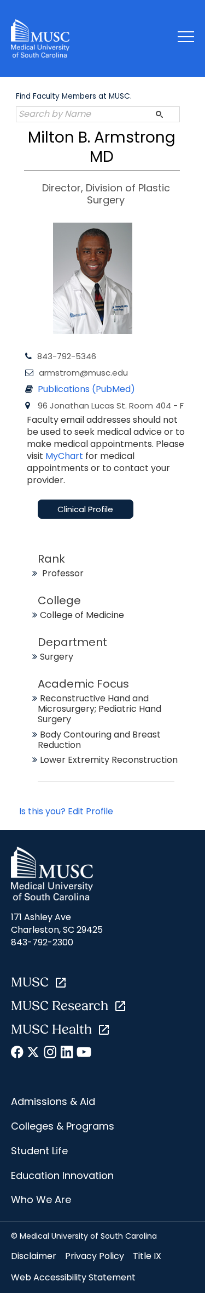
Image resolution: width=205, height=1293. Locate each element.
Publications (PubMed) (86, 389)
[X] (34, 1054)
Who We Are (41, 1199)
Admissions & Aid (53, 1101)
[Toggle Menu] (186, 38)
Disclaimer (33, 1256)
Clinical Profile (85, 509)
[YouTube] (83, 1054)
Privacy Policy (94, 1256)
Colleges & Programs (62, 1126)
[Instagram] (50, 1054)
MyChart (65, 456)
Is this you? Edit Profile (66, 811)
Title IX (147, 1256)
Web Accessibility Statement (73, 1277)
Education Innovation (62, 1175)
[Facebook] (18, 1054)
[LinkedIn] (67, 1054)
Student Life (39, 1151)
